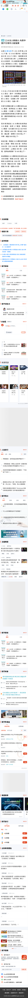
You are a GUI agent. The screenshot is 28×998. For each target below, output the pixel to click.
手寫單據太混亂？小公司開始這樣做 (13, 391)
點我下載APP (19, 199)
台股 (4, 36)
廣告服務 (7, 993)
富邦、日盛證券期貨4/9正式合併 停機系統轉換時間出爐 (12, 345)
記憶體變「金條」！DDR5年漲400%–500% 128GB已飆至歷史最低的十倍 (23, 372)
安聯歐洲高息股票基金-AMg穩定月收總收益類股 (11, 752)
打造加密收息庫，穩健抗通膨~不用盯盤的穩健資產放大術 (16, 291)
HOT (8, 275)
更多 (25, 454)
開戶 (25, 737)
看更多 (24, 303)
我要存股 (24, 231)
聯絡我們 (21, 993)
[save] (20, 9)
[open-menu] (1, 5)
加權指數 (8, 51)
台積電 (7, 838)
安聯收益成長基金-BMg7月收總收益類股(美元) (11, 735)
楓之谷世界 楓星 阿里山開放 (14, 372)
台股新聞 (9, 36)
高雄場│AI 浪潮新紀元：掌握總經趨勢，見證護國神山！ (16, 298)
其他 (7, 756)
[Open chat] (25, 9)
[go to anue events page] (21, 6)
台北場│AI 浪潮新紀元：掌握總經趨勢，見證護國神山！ (16, 283)
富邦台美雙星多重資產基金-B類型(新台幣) (11, 744)
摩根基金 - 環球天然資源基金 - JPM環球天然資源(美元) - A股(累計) (11, 761)
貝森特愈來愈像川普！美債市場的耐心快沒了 (4, 391)
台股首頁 (17, 231)
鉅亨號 (14, 989)
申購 (25, 745)
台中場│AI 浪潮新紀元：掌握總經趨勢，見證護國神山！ (16, 276)
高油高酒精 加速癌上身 (23, 391)
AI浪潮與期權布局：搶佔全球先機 (13, 196)
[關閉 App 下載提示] (1, 2)
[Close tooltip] (23, 12)
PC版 (4, 989)
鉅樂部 (19, 989)
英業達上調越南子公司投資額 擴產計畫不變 (11, 353)
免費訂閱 (24, 969)
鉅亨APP (9, 989)
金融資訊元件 (14, 993)
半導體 (7, 842)
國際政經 (8, 557)
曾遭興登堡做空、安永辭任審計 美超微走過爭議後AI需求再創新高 (4, 372)
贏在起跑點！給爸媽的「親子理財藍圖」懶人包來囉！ (14, 228)
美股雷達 (8, 569)
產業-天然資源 (9, 764)
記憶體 (7, 833)
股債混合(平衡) (9, 739)
